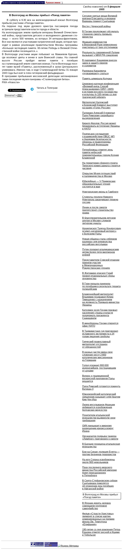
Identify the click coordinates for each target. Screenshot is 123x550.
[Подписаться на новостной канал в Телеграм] (47, 91)
